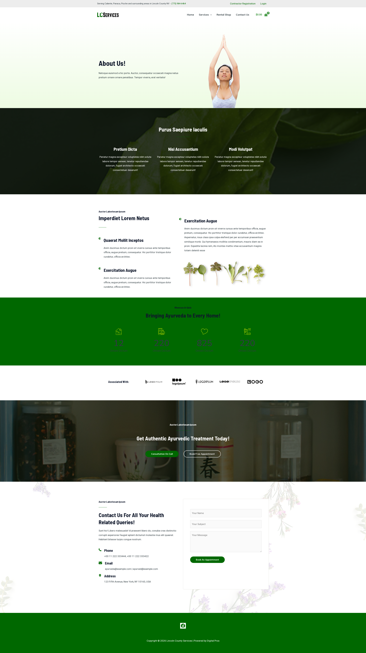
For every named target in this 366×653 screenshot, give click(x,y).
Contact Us (242, 14)
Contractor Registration (242, 3)
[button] (210, 14)
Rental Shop (224, 14)
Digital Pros (213, 640)
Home (190, 14)
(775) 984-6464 (178, 3)
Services (204, 14)
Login (263, 3)
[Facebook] (183, 626)
